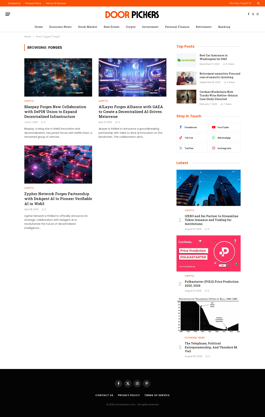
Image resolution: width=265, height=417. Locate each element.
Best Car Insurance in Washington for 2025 (214, 57)
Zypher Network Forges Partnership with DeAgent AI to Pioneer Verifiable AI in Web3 (58, 198)
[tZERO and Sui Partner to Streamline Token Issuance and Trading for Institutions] (208, 188)
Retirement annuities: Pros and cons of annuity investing (220, 75)
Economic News (60, 27)
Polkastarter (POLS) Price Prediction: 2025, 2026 (212, 283)
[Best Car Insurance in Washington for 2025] (186, 60)
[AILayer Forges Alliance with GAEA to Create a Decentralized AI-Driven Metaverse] (132, 77)
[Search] (258, 3)
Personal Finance (177, 27)
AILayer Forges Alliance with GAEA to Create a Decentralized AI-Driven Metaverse (131, 111)
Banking (224, 27)
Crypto (131, 27)
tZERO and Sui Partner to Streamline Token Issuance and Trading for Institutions (211, 220)
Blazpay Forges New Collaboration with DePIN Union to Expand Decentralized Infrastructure (55, 111)
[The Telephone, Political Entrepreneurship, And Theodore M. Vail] (208, 315)
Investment (150, 27)
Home (39, 27)
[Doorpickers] (132, 14)
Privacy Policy (33, 3)
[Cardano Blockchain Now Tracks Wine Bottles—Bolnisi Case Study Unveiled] (186, 96)
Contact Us (14, 3)
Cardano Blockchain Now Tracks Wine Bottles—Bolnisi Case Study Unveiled (219, 95)
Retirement (204, 27)
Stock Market (87, 27)
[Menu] (7, 14)
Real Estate (111, 27)
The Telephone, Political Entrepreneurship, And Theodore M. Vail (211, 347)
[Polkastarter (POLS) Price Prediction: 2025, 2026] (208, 253)
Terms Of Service (56, 3)
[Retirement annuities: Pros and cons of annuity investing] (186, 78)
